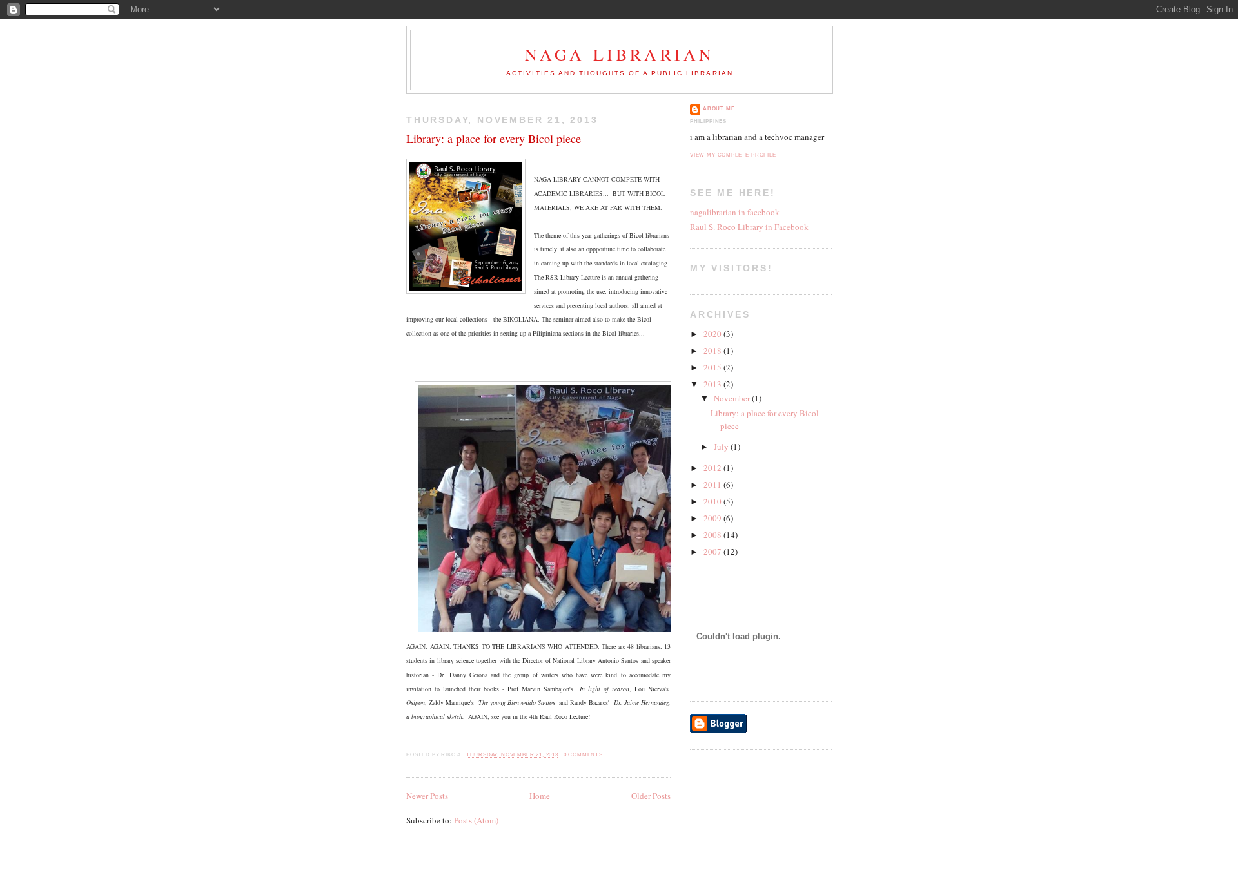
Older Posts (651, 796)
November (733, 398)
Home (539, 796)
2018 (713, 350)
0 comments (583, 755)
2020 (713, 334)
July (722, 446)
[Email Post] (606, 755)
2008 (713, 535)
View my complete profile (733, 155)
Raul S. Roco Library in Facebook (749, 227)
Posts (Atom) (476, 820)
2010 (713, 501)
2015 (713, 367)
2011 (713, 484)
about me (719, 108)
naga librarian (620, 54)
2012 (713, 468)
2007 (713, 551)
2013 (713, 384)
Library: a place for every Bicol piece (493, 138)
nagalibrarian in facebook (735, 212)
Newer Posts (427, 796)
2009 (713, 518)
